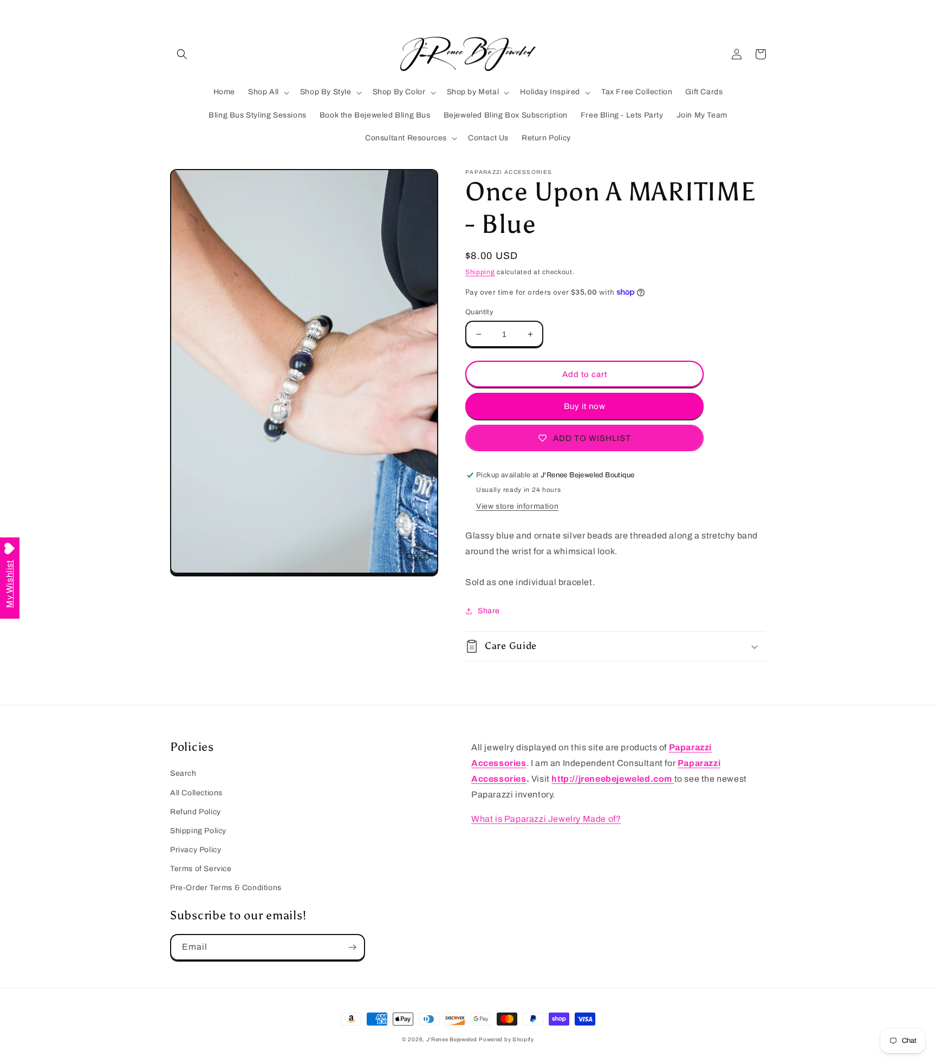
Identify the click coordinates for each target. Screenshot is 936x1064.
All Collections (196, 793)
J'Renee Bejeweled (451, 1039)
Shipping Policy (198, 831)
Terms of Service (201, 869)
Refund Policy (195, 812)
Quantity (479, 312)
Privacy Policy (195, 850)
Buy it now (585, 406)
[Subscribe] (352, 947)
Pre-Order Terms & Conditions (226, 888)
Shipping (480, 272)
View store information (517, 506)
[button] (182, 54)
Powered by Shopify (506, 1039)
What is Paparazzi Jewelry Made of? (546, 818)
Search (183, 773)
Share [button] (489, 611)
